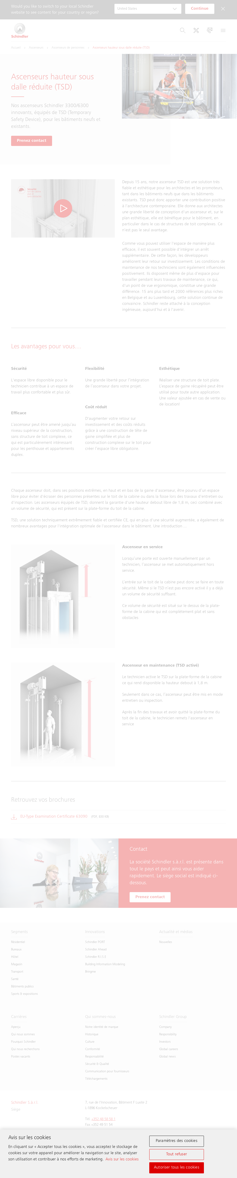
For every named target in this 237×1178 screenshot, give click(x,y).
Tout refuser (176, 1154)
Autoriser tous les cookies (176, 1168)
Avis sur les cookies (122, 1159)
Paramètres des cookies (176, 1141)
